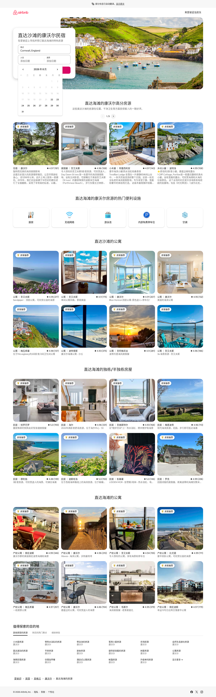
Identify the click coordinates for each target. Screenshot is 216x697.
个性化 (51, 692)
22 (52, 99)
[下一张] (113, 116)
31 (23, 111)
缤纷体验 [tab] (56, 632)
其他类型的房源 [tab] (20, 632)
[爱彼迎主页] (20, 12)
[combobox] (44, 50)
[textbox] (31, 61)
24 (23, 105)
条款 (43, 692)
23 (57, 99)
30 (57, 105)
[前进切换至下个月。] (57, 69)
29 (52, 105)
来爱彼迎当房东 (193, 12)
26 (34, 105)
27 (40, 105)
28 (46, 105)
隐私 (36, 692)
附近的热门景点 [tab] (39, 632)
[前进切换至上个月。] (23, 69)
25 (28, 105)
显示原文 (120, 4)
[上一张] (102, 116)
